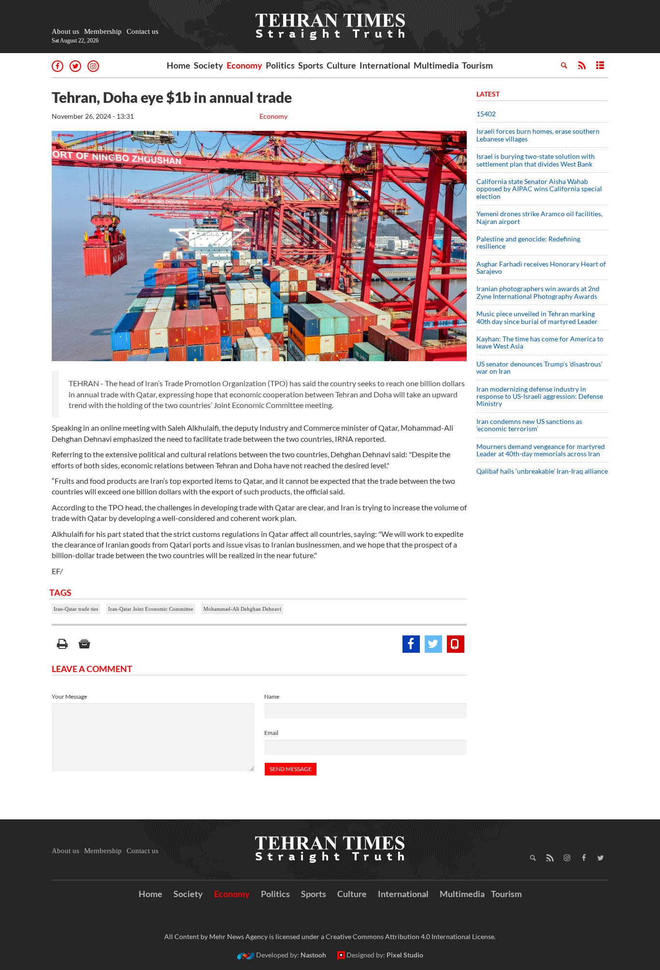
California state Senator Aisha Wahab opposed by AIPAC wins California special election (539, 188)
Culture (341, 65)
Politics (280, 65)
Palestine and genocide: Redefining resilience (528, 242)
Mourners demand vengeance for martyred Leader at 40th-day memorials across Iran (540, 450)
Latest (488, 94)
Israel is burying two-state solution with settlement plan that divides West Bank (535, 160)
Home (178, 65)
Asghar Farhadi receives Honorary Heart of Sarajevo (541, 267)
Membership (103, 31)
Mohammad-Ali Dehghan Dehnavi (242, 609)
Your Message (69, 696)
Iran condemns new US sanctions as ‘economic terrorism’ (529, 425)
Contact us (142, 31)
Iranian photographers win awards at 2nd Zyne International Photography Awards (538, 292)
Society (208, 65)
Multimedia (436, 65)
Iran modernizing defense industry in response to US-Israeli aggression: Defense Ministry (539, 396)
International (384, 65)
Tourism (477, 65)
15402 (486, 114)
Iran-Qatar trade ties (76, 609)
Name (271, 696)
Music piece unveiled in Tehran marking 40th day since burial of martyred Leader (539, 317)
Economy (244, 65)
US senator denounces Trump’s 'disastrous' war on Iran (539, 367)
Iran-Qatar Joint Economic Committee (150, 609)
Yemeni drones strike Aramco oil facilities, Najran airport (539, 217)
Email (271, 732)
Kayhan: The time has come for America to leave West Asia (539, 342)
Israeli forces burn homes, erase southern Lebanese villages (538, 134)
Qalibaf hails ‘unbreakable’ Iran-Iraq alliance (542, 471)
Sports (310, 65)
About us (65, 31)
